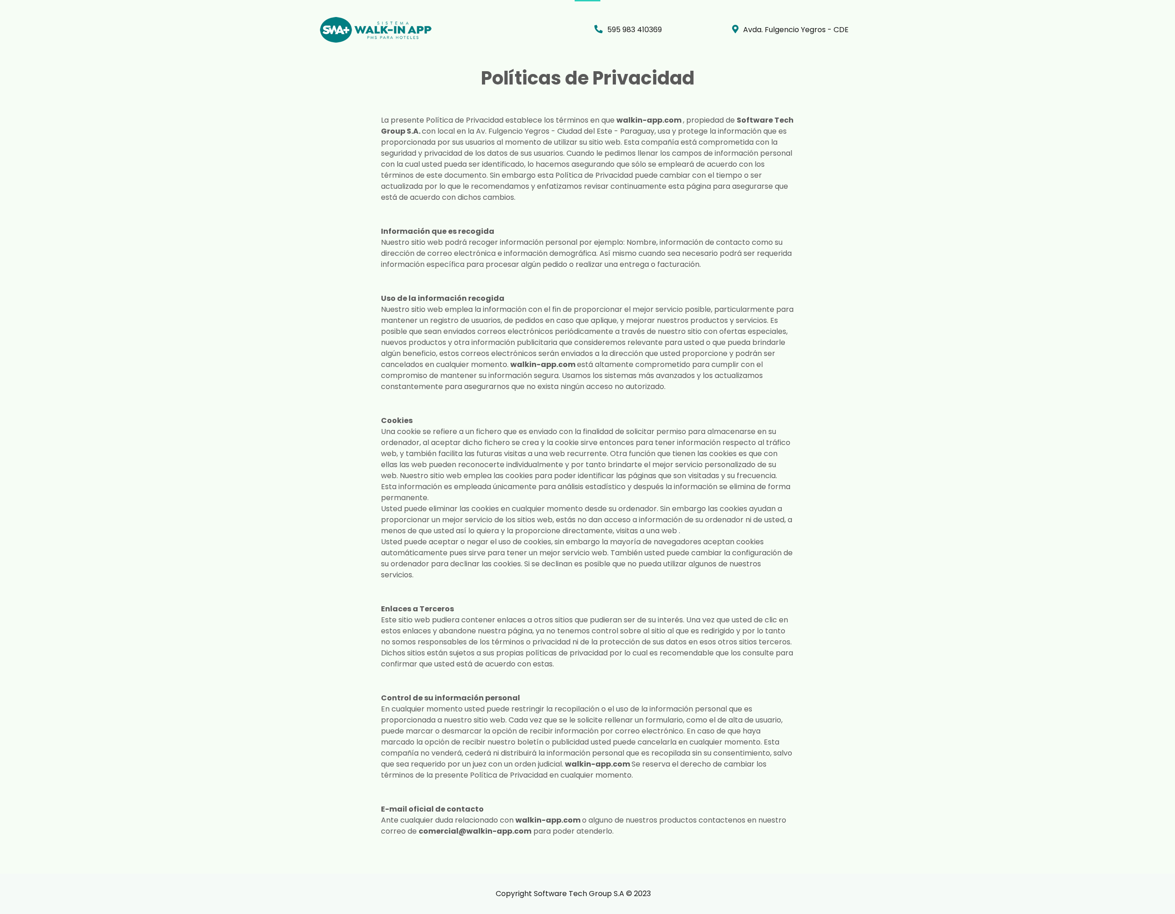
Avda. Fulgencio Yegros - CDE (796, 29)
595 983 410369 (634, 29)
